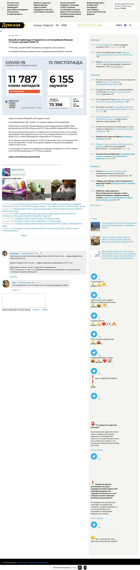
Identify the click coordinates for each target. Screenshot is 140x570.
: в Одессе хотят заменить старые (111, 120)
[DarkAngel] (4, 256)
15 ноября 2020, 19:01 (26, 282)
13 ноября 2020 (13, 35)
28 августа (95, 40)
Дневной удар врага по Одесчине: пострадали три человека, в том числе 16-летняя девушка (96, 8)
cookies (73, 567)
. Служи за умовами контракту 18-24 (112, 46)
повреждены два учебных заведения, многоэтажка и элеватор (115, 156)
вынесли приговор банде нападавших (114, 130)
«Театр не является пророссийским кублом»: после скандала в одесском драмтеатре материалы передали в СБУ (117, 239)
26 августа (95, 166)
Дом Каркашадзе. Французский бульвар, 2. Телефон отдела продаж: (124, 6)
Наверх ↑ (24, 235)
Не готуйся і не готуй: (104, 107)
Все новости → (97, 205)
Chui (14, 282)
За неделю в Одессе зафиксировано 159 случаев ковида (37, 218)
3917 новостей (15, 174)
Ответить (13, 277)
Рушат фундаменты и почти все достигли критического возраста (112, 118)
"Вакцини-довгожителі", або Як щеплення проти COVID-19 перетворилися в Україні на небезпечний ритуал (42, 210)
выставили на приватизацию (115, 171)
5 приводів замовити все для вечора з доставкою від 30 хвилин (114, 108)
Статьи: (94, 218)
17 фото (22, 174)
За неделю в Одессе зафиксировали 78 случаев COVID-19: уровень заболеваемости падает (42, 224)
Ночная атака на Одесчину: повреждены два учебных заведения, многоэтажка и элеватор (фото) (17, 8)
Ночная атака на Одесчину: (108, 154)
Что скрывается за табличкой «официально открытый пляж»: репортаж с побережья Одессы (119, 225)
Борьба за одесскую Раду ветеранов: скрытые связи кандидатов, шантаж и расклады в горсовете (44, 7)
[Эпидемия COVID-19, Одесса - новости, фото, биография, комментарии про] (6, 176)
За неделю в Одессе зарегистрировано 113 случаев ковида (37, 221)
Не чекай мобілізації (104, 45)
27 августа (95, 75)
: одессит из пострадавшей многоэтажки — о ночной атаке (111, 147)
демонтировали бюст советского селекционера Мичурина (115, 100)
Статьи (38, 25)
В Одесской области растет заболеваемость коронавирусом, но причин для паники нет (14, 197)
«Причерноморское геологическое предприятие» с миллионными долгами (112, 174)
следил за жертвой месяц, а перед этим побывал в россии (114, 198)
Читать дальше (97, 450)
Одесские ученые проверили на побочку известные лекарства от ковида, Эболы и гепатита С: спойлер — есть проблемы (63, 196)
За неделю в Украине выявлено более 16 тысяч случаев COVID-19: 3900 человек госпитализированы (40, 229)
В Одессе (100, 62)
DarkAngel (14, 253)
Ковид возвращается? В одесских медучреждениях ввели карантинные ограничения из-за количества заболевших (39, 196)
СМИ (64, 25)
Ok (80, 567)
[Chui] (6, 287)
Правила (35, 309)
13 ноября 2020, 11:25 (29, 253)
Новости (48, 25)
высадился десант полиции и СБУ (115, 184)
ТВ (57, 25)
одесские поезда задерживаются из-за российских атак (114, 53)
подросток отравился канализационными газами (108, 83)
